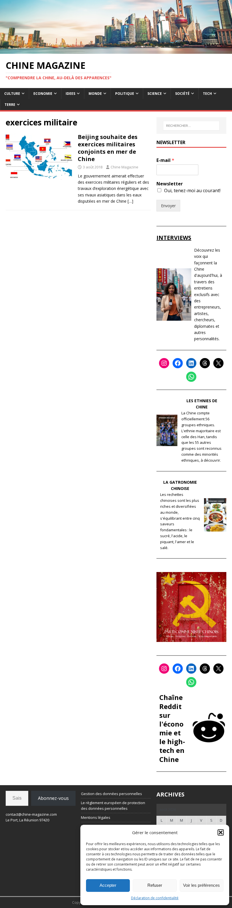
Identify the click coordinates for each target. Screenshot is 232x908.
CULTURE (12, 93)
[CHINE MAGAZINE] (116, 50)
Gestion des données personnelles (111, 793)
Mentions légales (95, 817)
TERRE (10, 104)
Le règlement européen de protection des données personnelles (113, 805)
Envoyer (168, 205)
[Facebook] (178, 363)
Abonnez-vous (53, 798)
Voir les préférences (201, 885)
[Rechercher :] (191, 125)
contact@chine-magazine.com (31, 814)
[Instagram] (164, 363)
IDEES (70, 93)
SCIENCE (154, 93)
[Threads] (205, 363)
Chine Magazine (124, 167)
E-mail (165, 160)
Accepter (108, 885)
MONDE (95, 93)
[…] (130, 201)
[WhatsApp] (191, 377)
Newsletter (169, 184)
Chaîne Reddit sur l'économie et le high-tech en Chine (172, 728)
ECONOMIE (42, 93)
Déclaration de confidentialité (155, 898)
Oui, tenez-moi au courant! (192, 190)
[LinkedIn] (191, 363)
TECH (207, 93)
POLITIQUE (124, 93)
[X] (218, 363)
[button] (221, 832)
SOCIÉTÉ (182, 93)
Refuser (154, 885)
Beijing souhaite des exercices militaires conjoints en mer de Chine (108, 148)
